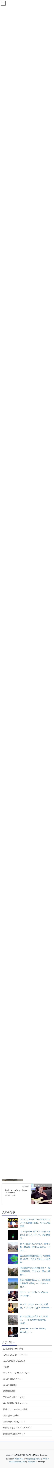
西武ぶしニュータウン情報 (15, 1409)
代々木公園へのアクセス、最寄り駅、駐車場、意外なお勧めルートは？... (35, 1247)
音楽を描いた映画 (11, 1415)
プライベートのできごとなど (16, 1373)
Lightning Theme (34, 1459)
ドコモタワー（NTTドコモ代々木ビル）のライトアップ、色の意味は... (35, 1234)
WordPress (19, 1459)
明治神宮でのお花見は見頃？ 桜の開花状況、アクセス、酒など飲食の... (35, 1271)
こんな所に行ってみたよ (14, 1361)
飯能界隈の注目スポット (14, 1433)
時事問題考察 (9, 1391)
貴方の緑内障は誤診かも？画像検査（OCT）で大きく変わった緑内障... (35, 1259)
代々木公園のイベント (13, 1379)
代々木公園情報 (10, 1385)
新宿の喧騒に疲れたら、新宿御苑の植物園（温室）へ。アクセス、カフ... (35, 1283)
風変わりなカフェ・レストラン (17, 1427)
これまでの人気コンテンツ (15, 1355)
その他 (6, 1367)
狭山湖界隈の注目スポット (15, 1403)
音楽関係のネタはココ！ (14, 1421)
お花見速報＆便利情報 (13, 1348)
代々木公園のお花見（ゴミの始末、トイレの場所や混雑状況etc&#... (34, 1319)
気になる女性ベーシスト (14, 1397)
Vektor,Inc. (32, 1462)
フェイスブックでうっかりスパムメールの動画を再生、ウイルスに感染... (35, 1222)
